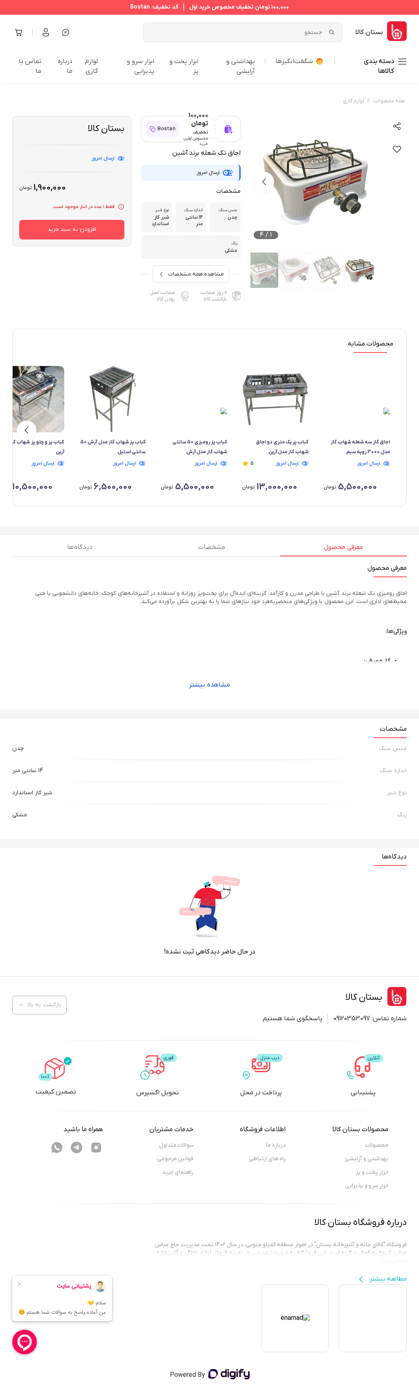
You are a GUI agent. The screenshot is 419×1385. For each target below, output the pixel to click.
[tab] (343, 549)
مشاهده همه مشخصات (196, 274)
